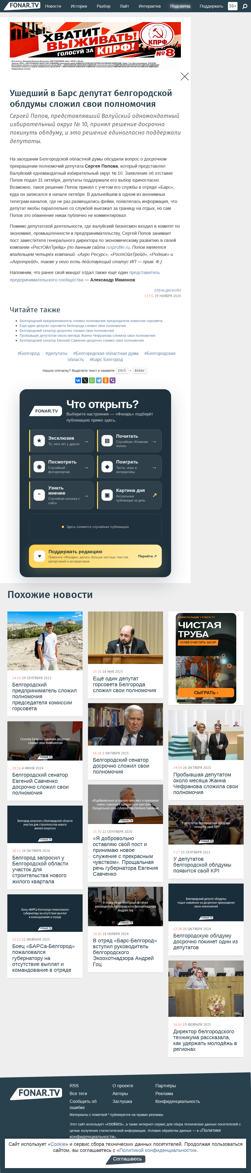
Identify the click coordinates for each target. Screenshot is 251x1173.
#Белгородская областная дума (105, 353)
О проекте (123, 1086)
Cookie (57, 1144)
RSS (74, 1086)
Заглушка (122, 1101)
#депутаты (56, 353)
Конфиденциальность (177, 1101)
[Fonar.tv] (22, 6)
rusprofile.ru (118, 247)
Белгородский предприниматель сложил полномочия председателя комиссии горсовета (91, 321)
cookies (114, 1124)
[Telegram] (99, 380)
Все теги (78, 1094)
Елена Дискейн (167, 290)
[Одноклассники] (106, 380)
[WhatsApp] (92, 380)
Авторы (120, 1094)
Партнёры (165, 1086)
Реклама (164, 1094)
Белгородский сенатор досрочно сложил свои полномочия (67, 330)
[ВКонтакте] (78, 380)
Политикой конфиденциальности (156, 1150)
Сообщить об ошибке (83, 1104)
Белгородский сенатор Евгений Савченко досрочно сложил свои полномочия (82, 340)
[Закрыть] (185, 77)
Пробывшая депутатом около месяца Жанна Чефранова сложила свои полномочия (87, 335)
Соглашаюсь (127, 1159)
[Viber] (112, 380)
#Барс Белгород (106, 359)
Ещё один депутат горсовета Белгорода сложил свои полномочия (73, 326)
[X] (85, 380)
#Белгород (29, 353)
